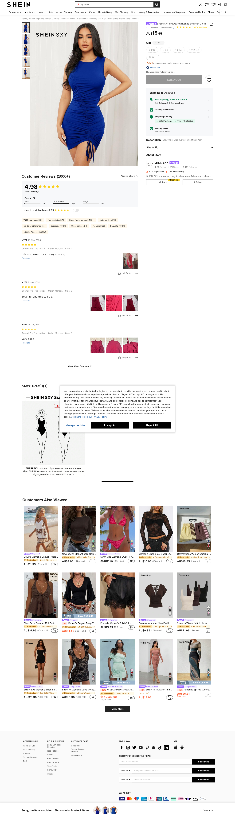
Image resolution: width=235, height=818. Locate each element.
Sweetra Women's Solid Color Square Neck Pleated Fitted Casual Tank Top (194, 623)
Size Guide (52, 766)
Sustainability (29, 750)
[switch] (76, 210)
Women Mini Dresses (86, 19)
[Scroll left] (222, 12)
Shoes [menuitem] (211, 12)
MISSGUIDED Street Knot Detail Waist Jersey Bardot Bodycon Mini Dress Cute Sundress (118, 689)
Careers (26, 753)
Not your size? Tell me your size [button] (160, 72)
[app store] (175, 749)
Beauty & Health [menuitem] (197, 12)
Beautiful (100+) (117, 226)
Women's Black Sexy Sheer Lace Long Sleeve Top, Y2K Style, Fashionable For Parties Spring (156, 554)
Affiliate (50, 774)
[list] (144, 747)
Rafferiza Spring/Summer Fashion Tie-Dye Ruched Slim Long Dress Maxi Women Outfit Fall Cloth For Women (194, 689)
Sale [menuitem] (50, 12)
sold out (174, 79)
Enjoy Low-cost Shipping (53, 746)
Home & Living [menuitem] (105, 12)
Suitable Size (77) (108, 220)
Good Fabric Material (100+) (81, 220)
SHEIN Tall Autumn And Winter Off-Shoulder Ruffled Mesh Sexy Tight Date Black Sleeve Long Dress (156, 689)
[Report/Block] (136, 273)
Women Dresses (68, 19)
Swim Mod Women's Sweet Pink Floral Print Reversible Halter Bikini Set (117, 557)
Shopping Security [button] (163, 117)
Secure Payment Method (78, 750)
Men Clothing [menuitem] (121, 12)
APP (175, 741)
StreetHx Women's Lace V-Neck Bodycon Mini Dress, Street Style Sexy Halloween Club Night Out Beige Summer (79, 689)
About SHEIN (29, 746)
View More (118, 709)
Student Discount (30, 757)
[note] (79, 616)
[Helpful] (119, 273)
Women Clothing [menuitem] (64, 12)
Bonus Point (76, 755)
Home (24, 19)
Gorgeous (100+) (58, 226)
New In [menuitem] (42, 12)
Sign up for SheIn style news (135, 756)
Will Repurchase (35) (33, 220)
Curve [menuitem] (92, 12)
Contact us (75, 746)
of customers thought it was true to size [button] (168, 63)
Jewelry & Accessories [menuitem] (148, 12)
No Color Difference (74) (34, 226)
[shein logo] (18, 4)
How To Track (53, 762)
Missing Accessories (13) (35, 232)
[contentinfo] (167, 799)
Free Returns (53, 751)
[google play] (182, 749)
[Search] (156, 4)
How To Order (53, 759)
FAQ (25, 761)
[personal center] (201, 4)
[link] (207, 4)
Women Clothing (52, 19)
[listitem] (40, 537)
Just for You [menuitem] (30, 12)
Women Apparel (36, 19)
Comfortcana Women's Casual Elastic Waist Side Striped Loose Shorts (194, 554)
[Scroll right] (226, 12)
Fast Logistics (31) (55, 220)
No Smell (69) (99, 226)
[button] (220, 4)
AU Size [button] (157, 43)
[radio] (152, 50)
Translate (26, 258)
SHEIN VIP (52, 770)
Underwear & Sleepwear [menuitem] (174, 12)
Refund (50, 755)
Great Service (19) (79, 226)
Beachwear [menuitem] (80, 12)
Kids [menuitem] (133, 12)
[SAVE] (209, 80)
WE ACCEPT (125, 793)
